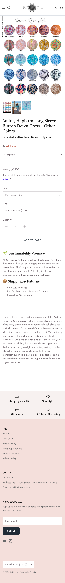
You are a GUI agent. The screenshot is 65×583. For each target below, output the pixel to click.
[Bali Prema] (32, 8)
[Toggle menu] (3, 7)
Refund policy (9, 458)
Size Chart (8, 438)
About (6, 433)
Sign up (11, 530)
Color (6, 188)
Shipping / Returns (12, 448)
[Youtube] (4, 541)
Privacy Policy (9, 443)
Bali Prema (11, 146)
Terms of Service (11, 453)
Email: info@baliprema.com (16, 487)
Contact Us (8, 477)
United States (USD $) (16, 564)
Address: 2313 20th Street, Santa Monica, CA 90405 (30, 482)
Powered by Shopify (28, 572)
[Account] (54, 7)
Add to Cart (32, 240)
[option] (32, 57)
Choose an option (14, 195)
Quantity (7, 219)
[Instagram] (10, 541)
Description (9, 154)
